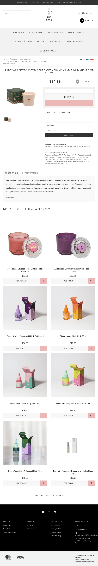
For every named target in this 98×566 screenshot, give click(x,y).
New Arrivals (75, 42)
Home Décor (22, 42)
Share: (83, 60)
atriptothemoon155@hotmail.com (85, 535)
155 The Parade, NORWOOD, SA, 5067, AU (83, 541)
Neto (92, 561)
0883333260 (82, 529)
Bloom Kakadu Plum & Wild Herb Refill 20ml (25, 336)
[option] (21, 97)
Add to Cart (21, 281)
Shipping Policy (47, 3)
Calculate (70, 135)
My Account (87, 13)
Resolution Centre (9, 532)
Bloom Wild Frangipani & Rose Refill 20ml (73, 404)
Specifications (30, 173)
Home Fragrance (25, 59)
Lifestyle (55, 42)
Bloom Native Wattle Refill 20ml (73, 336)
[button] (91, 558)
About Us (30, 525)
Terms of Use (55, 525)
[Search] (28, 13)
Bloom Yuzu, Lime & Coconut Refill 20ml (25, 471)
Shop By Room (48, 51)
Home (5, 59)
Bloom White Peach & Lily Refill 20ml (25, 404)
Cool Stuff (35, 32)
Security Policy (56, 536)
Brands (18, 32)
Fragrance (55, 32)
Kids (39, 42)
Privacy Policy (56, 529)
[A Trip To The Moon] (49, 14)
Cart (88, 20)
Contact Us (35, 3)
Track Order (7, 529)
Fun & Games (75, 32)
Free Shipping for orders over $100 (69, 3)
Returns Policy (56, 532)
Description (11, 173)
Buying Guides (22, 3)
